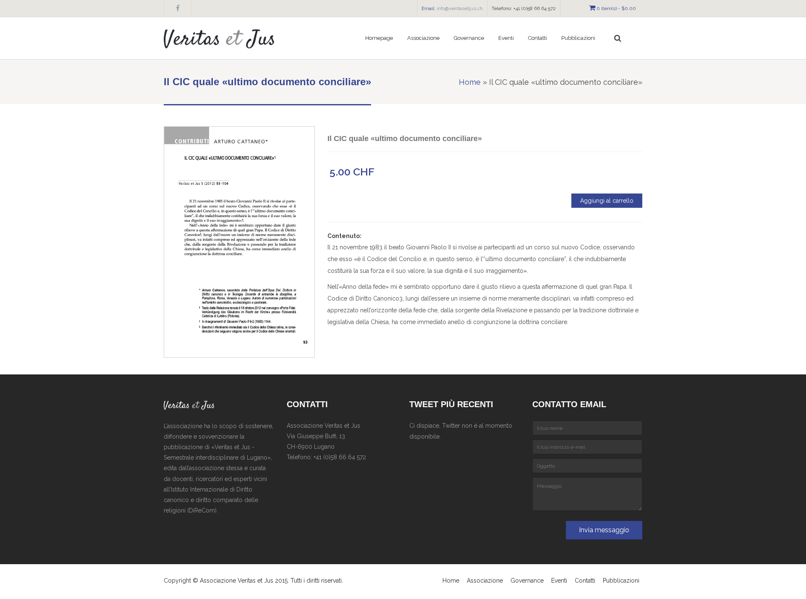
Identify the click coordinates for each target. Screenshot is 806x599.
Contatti (537, 38)
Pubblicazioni (621, 580)
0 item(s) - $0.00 (616, 8)
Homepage (379, 38)
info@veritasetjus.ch (460, 8)
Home (470, 82)
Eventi (506, 38)
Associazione (423, 38)
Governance (527, 580)
